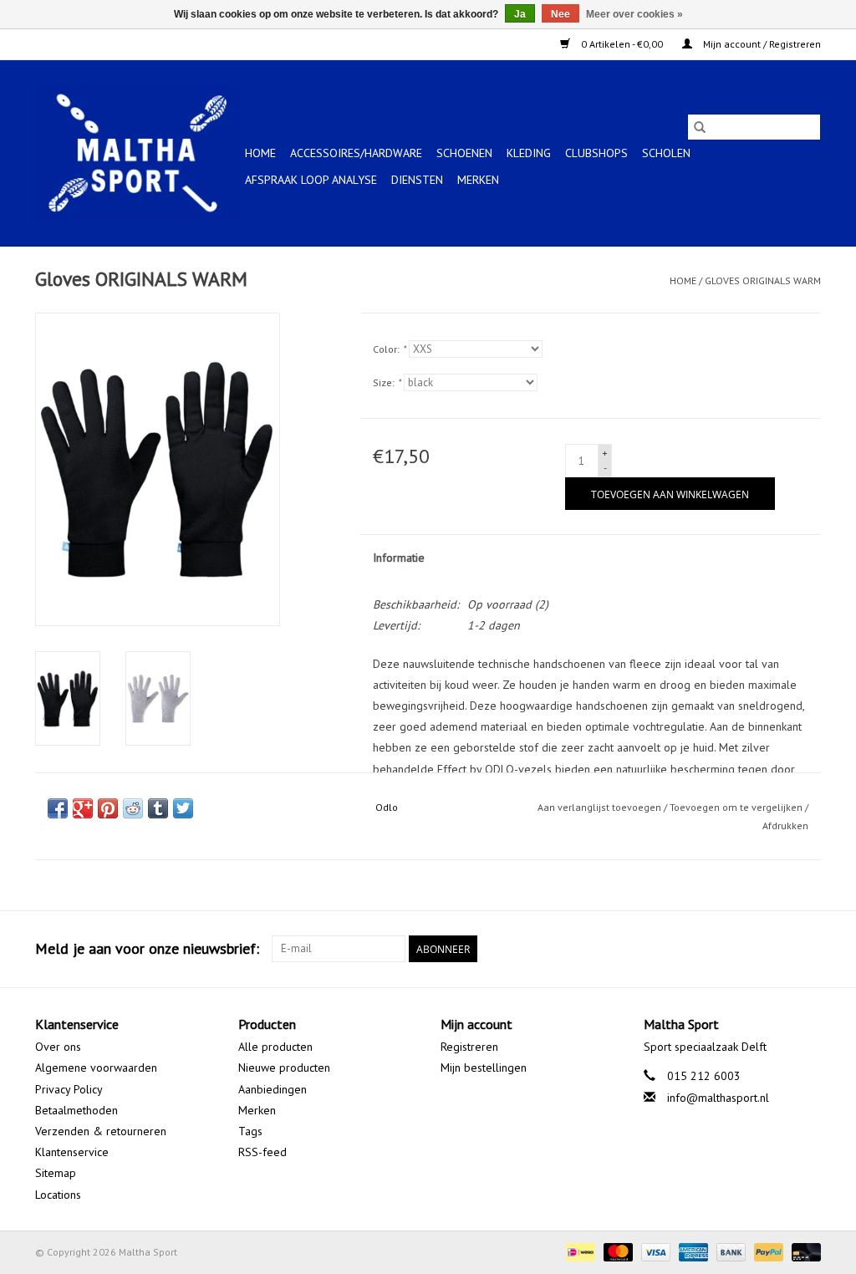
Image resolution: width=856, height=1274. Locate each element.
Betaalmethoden (76, 1110)
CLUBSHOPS (596, 153)
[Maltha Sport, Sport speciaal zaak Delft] (137, 153)
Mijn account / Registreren (761, 44)
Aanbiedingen (272, 1089)
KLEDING (529, 153)
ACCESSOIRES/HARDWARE (356, 153)
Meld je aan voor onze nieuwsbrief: (147, 948)
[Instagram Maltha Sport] (807, 948)
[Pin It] (108, 808)
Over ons (58, 1046)
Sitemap (55, 1172)
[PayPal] (767, 1251)
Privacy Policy (69, 1089)
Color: (389, 349)
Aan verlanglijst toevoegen (601, 807)
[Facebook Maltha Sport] (747, 948)
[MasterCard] (616, 1251)
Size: (386, 382)
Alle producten (275, 1046)
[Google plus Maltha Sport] (777, 948)
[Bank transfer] (729, 1251)
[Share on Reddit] (133, 808)
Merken (478, 179)
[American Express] (692, 1251)
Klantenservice (72, 1151)
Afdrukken (785, 825)
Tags (250, 1131)
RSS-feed (262, 1151)
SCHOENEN (464, 153)
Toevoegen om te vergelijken (737, 807)
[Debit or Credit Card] (803, 1251)
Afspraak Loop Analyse (311, 179)
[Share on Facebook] (58, 808)
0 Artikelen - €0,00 (621, 44)
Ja (520, 14)
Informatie (399, 557)
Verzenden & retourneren (100, 1131)
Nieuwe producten (284, 1067)
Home (260, 153)
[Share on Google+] (83, 808)
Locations (58, 1194)
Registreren (469, 1046)
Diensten (417, 179)
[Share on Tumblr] (158, 808)
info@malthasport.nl (718, 1097)
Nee (560, 14)
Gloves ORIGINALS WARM (763, 280)
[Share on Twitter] (183, 808)
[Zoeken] (699, 127)
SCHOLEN (666, 153)
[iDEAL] (578, 1251)
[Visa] (654, 1251)
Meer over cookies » (634, 14)
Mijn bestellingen (484, 1067)
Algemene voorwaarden (96, 1067)
